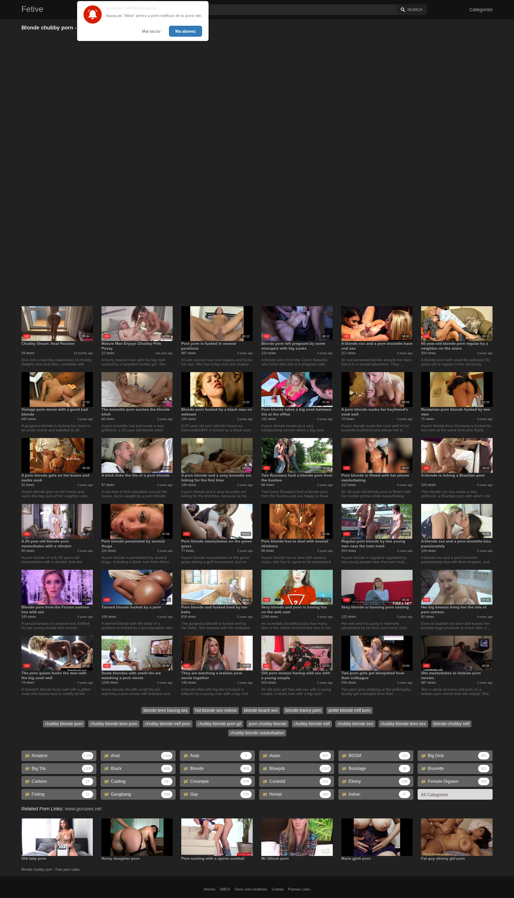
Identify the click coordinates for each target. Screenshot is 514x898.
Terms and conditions (250, 889)
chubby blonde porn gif (219, 723)
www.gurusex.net (83, 808)
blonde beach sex (261, 710)
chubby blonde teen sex (403, 723)
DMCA (225, 889)
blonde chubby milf (451, 723)
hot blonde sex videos (216, 710)
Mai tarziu (151, 31)
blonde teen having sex (165, 710)
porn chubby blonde (267, 723)
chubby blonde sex (355, 723)
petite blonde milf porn (349, 710)
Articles (210, 889)
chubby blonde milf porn (167, 723)
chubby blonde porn (64, 723)
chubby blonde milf (312, 723)
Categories (481, 9)
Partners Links (299, 889)
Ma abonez (185, 31)
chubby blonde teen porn (113, 723)
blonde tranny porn (303, 710)
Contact (278, 889)
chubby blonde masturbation (257, 733)
